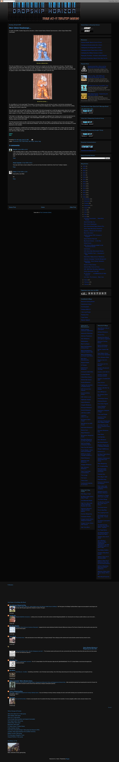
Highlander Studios (86, 399)
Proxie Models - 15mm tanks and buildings (87, 450)
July (85, 210)
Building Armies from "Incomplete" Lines (98, 85)
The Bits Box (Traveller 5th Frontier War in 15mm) (103, 503)
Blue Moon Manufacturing (84, 359)
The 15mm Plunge (102, 499)
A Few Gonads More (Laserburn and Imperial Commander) (21, 719)
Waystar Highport (85, 320)
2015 (84, 183)
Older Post (73, 207)
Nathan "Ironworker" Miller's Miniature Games (20, 681)
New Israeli (31, 141)
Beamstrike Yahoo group (13, 724)
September (87, 205)
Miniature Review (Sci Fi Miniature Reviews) (103, 445)
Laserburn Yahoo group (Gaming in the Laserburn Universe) (21, 731)
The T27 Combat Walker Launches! (23, 661)
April (85, 216)
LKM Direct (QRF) (85, 412)
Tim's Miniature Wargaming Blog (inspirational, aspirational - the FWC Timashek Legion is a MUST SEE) (103, 544)
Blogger (67, 758)
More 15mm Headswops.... (91, 224)
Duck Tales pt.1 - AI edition (21, 671)
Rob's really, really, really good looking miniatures (102, 487)
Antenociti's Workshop (86, 333)
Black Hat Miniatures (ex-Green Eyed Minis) (87, 355)
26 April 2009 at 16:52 (22, 149)
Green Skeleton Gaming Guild (102, 407)
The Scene (84, 478)
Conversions (16, 141)
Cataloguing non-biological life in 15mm (91, 47)
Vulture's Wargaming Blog (16, 691)
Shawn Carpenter (17, 162)
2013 (84, 188)
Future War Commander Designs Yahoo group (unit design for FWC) (23, 729)
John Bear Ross (13, 660)
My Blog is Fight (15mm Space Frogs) (87, 497)
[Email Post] (32, 139)
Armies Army (101, 334)
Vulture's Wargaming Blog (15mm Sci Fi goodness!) (103, 567)
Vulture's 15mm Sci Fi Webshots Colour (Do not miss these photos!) (104, 562)
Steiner (36, 141)
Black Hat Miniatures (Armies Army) (86, 347)
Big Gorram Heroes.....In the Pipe (92, 241)
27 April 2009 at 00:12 (27, 162)
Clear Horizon (101, 382)
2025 (84, 168)
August (86, 207)
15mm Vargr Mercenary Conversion (93, 228)
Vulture (15, 171)
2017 (84, 179)
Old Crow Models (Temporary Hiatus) (86, 444)
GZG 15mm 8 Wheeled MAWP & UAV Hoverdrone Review (93, 246)
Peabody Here (84, 314)
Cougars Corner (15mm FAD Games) (87, 523)
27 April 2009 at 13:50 (22, 171)
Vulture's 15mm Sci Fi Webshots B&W (103, 557)
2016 (84, 181)
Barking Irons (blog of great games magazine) (104, 338)
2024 (84, 170)
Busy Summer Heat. (20, 637)
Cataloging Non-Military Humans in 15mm (91, 53)
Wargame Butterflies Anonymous (23, 616)
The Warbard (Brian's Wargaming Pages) (103, 533)
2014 (84, 186)
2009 (84, 197)
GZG (20, 141)
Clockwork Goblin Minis (87, 371)
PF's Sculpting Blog (103, 466)
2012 (84, 190)
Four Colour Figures (103, 403)
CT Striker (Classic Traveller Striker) (16, 726)
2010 (84, 194)
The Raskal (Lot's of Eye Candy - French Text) (103, 517)
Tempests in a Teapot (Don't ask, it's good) (103, 496)
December (87, 199)
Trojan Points (84, 317)
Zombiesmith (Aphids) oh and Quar (86, 484)
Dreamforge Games (103, 398)
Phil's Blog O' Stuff (86, 494)
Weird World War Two (89, 222)
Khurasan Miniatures (86, 407)
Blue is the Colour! (88, 233)
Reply (14, 158)
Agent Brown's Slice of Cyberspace (103, 328)
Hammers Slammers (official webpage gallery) (86, 510)
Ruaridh (15, 149)
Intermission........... (89, 248)
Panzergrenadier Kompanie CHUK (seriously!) (102, 470)
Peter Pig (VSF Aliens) (86, 447)
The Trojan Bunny (102, 530)
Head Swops (25, 141)
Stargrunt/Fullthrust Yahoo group (15, 737)
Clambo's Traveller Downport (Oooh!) (102, 375)
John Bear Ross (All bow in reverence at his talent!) (104, 426)
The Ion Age (84, 475)
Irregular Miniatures (86, 405)
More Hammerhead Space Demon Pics (94, 226)
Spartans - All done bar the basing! (93, 230)
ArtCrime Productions (86, 336)
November (87, 201)
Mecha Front (84, 430)
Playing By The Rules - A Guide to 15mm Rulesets (94, 55)
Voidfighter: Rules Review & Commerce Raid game (27, 627)
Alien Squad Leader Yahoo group (15, 721)
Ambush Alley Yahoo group (14, 722)
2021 (84, 172)
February (86, 282)
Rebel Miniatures (85, 458)
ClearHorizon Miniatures (84, 368)
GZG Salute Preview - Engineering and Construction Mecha (98, 94)
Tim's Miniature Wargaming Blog (17, 605)
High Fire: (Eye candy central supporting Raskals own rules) (86, 505)
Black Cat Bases (85, 344)
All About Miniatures (103, 332)
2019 (84, 175)
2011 (84, 192)
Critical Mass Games (86, 377)
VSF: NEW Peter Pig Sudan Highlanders (94, 269)
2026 (84, 166)
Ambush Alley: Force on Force (91, 267)
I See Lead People (86, 312)
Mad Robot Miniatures (86, 427)
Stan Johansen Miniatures (85, 468)
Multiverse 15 (101, 451)
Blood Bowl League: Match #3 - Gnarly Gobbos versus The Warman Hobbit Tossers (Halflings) (36, 606)
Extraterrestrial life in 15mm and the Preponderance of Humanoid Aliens (97, 67)
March (86, 279)
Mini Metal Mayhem (103, 442)
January (86, 284)
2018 (84, 177)
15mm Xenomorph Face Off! (91, 271)
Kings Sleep (101, 434)
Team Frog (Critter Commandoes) (86, 472)
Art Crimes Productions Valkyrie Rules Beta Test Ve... (94, 58)
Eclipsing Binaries (102, 401)
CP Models (84, 365)
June (85, 212)
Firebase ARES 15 (86, 309)
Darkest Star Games (86, 379)
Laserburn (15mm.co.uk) (84, 416)
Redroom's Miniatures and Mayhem (103, 482)
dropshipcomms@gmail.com (88, 150)
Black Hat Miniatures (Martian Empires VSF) (87, 351)
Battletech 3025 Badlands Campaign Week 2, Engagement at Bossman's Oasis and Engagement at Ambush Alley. (41, 682)
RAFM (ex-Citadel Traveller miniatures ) (86, 454)
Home (43, 207)
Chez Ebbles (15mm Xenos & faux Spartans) (104, 354)
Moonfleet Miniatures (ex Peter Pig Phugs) (86, 440)
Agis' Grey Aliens (85, 527)
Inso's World (12, 636)
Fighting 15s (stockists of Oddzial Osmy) (87, 385)
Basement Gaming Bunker (88, 301)
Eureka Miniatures (85, 382)
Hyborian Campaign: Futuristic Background (95, 259)
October (86, 203)
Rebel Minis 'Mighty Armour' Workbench (94, 256)
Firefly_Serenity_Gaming (13, 728)
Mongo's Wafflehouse (103, 449)
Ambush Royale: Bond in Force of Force (91, 42)
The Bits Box (12, 615)
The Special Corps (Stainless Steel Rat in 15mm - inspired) (103, 526)
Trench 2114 (84, 480)
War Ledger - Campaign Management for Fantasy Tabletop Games (24, 692)
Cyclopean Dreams (86, 516)
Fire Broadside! (85, 306)
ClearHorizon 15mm (86, 304)
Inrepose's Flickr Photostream (102, 417)
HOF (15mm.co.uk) (86, 397)
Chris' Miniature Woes (103, 357)
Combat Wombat (85, 374)
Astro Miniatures (85, 338)
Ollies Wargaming (102, 463)
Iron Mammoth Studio (86, 500)
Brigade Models (85, 362)
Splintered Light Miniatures (85, 461)
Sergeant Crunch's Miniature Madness (103, 492)
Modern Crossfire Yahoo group (15, 733)
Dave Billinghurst (102, 391)
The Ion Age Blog (102, 510)
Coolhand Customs (103, 385)
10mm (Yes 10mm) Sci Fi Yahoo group (17, 713)
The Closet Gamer (102, 507)
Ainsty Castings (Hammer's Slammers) (87, 330)
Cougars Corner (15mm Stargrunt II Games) (87, 519)
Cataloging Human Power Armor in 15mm (91, 50)
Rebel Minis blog (102, 479)
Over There (12, 697)
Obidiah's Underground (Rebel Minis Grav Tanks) (104, 460)
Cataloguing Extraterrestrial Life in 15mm (91, 45)
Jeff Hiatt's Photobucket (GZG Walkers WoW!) (104, 421)
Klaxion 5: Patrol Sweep (90, 264)
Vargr (39, 141)
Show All (109, 707)
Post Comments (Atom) (45, 212)
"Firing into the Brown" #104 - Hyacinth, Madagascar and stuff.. (29, 651)
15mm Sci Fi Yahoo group (14, 717)
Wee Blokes (12, 670)
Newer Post (12, 207)
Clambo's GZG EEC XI (103, 372)
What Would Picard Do (103, 576)
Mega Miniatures (85, 432)
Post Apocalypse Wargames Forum (16, 735)
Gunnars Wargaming (86, 514)
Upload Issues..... (88, 243)
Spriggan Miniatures (86, 464)
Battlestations (84, 341)
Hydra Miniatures (85, 402)
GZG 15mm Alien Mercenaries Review (94, 251)
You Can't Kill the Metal (21, 698)
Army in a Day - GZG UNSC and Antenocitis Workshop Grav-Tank (96, 76)
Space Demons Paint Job (90, 238)
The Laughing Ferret (103, 512)
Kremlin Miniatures (86, 410)
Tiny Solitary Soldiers (103, 550)
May (85, 214)
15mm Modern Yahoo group (14, 715)
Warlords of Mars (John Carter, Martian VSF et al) (104, 573)
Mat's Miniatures (102, 439)
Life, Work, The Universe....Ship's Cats (94, 277)
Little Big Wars (101, 437)
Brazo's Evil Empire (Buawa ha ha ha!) (103, 346)
